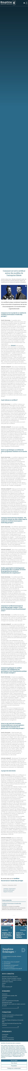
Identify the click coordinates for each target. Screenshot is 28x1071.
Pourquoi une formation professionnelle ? (12, 1015)
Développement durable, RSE (9, 995)
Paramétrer (14, 1065)
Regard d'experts (8, 891)
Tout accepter (14, 1060)
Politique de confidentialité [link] (14, 1068)
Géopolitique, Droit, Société (11, 961)
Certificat (4, 1025)
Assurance (4, 994)
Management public (7, 1002)
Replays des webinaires (8, 1039)
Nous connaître (8, 974)
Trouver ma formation (7, 1016)
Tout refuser (14, 1063)
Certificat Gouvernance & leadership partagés (11, 904)
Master (3, 1018)
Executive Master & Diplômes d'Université (12, 1020)
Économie (6, 963)
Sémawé (13, 345)
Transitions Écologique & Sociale (12, 968)
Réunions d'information (8, 1037)
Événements (7, 1031)
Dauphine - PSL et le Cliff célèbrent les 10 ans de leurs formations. (7, 935)
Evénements (5, 1034)
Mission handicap (6, 986)
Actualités (4, 1036)
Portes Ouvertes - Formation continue (11, 980)
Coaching (4, 997)
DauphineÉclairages (8, 950)
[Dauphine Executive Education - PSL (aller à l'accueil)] (8, 3)
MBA (3, 1021)
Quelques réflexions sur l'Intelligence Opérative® (20, 935)
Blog (3, 985)
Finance (4, 999)
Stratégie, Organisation (9, 888)
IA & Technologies (8, 967)
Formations (6, 1012)
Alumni (4, 983)
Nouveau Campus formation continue (11, 978)
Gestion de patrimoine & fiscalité (10, 1000)
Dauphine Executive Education (10, 976)
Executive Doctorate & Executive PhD (11, 1023)
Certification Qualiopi (7, 981)
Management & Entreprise (10, 965)
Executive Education (8, 890)
